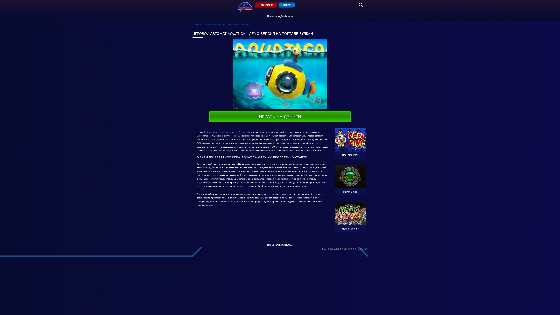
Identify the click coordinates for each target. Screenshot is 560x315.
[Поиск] (359, 4)
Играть (356, 155)
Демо (350, 148)
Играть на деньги (280, 116)
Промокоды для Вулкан (280, 16)
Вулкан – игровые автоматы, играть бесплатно (226, 132)
